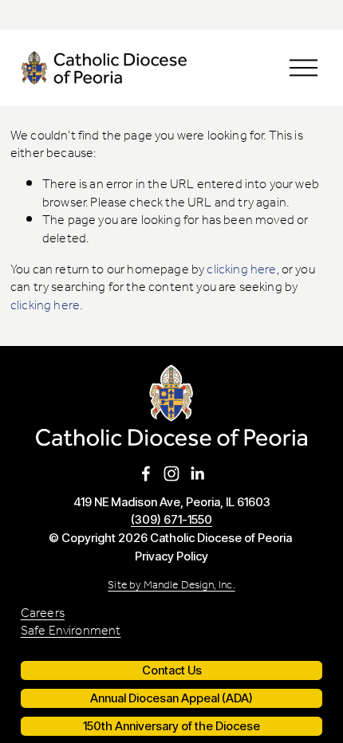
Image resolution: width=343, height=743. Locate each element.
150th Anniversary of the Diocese (171, 726)
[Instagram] (171, 474)
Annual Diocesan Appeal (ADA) (171, 698)
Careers (43, 614)
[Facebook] (146, 474)
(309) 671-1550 (171, 520)
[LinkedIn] (197, 474)
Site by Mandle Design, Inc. (171, 586)
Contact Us (172, 670)
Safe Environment (71, 632)
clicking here (241, 269)
